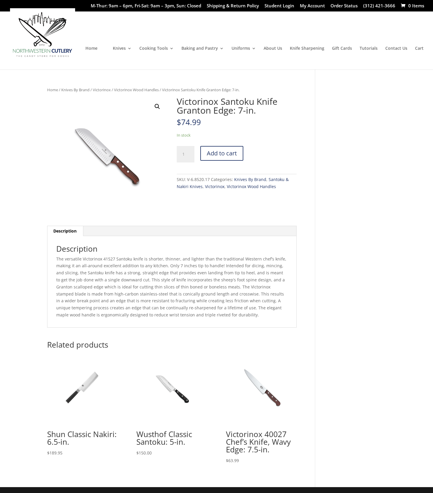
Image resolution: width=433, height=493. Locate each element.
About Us (273, 48)
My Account (312, 6)
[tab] (65, 231)
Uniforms (241, 48)
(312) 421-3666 (379, 6)
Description (65, 231)
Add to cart (222, 153)
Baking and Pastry (199, 48)
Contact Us (396, 48)
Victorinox (102, 89)
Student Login (279, 6)
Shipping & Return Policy (233, 6)
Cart (419, 48)
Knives (119, 48)
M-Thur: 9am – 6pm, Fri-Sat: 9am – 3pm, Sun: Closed (146, 6)
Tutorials (369, 48)
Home (91, 48)
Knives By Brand (75, 89)
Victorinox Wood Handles (136, 89)
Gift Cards (342, 48)
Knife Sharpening (307, 48)
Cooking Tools (153, 48)
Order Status (344, 6)
